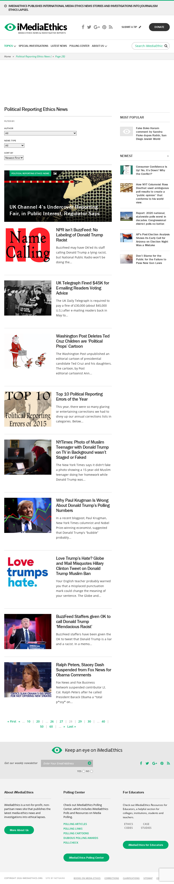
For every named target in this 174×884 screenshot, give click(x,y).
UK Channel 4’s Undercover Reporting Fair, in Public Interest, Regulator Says (55, 210)
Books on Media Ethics (87, 878)
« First (11, 721)
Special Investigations (33, 46)
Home (7, 56)
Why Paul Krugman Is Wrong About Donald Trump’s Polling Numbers (82, 505)
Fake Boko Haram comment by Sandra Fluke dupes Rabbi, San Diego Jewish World (151, 133)
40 (103, 721)
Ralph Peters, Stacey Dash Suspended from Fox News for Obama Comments (83, 670)
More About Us (19, 830)
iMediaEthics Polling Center (86, 857)
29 (80, 721)
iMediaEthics (36, 27)
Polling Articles (75, 824)
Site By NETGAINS (55, 878)
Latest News (59, 46)
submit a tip (130, 27)
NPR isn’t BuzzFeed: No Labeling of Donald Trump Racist (79, 235)
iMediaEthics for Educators (145, 845)
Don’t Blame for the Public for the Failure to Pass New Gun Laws (151, 259)
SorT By (8, 152)
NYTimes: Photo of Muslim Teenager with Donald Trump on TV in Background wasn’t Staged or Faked (82, 449)
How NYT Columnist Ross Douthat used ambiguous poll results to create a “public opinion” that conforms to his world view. (152, 193)
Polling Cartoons (76, 833)
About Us (98, 46)
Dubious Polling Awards (80, 838)
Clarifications (131, 878)
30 (89, 721)
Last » (71, 726)
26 (52, 721)
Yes (79, 771)
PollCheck (70, 842)
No (87, 771)
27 (61, 721)
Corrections (111, 878)
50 (42, 726)
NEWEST (126, 156)
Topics (8, 46)
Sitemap (148, 878)
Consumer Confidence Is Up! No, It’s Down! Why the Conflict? (151, 170)
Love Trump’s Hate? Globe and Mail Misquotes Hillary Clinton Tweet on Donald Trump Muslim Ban (80, 565)
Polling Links (73, 828)
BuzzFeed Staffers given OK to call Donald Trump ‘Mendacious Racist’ (83, 621)
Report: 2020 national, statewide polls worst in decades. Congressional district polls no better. (151, 218)
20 (38, 721)
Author (8, 128)
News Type (10, 140)
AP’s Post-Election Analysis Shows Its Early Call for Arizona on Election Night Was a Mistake (153, 239)
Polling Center (79, 46)
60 (51, 726)
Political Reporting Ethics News (33, 56)
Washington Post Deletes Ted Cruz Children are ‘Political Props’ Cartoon (82, 341)
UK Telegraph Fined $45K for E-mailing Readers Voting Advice (82, 288)
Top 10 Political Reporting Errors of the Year (79, 396)
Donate (159, 27)
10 (28, 721)
